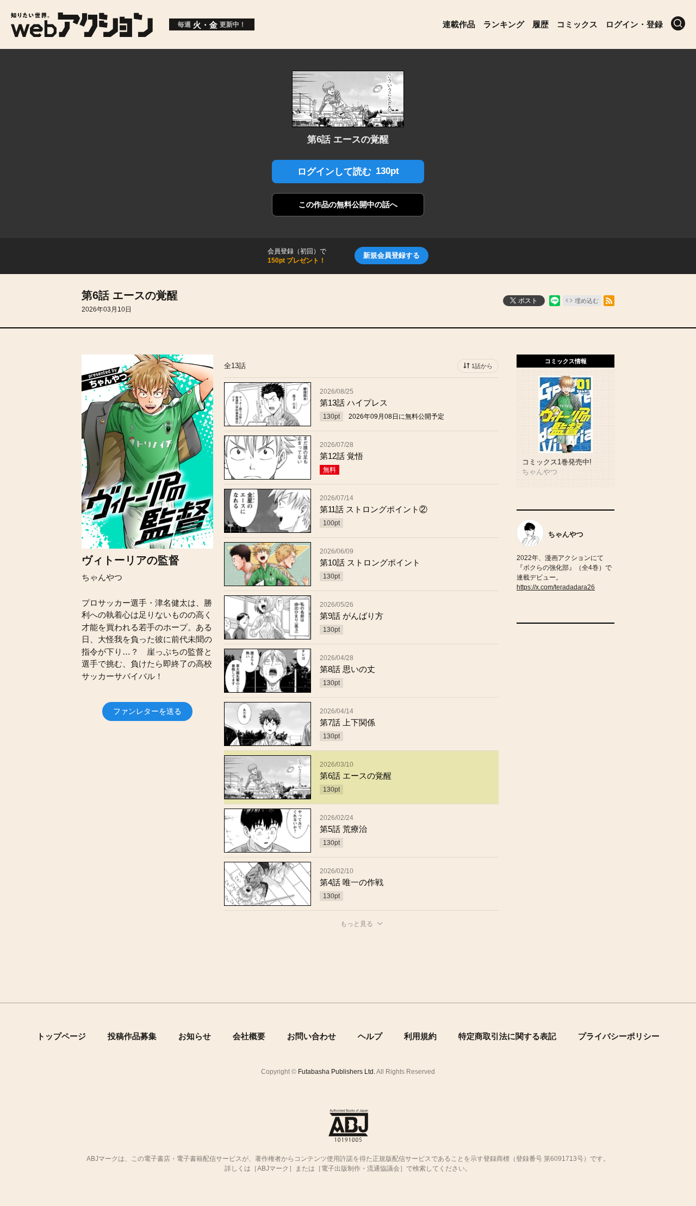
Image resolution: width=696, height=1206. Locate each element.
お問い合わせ (311, 1036)
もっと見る (356, 924)
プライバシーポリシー (619, 1036)
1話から (482, 366)
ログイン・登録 (634, 24)
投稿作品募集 (132, 1036)
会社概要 (249, 1036)
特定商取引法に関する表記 (507, 1036)
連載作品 (459, 24)
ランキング (503, 24)
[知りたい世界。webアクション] (82, 31)
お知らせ (194, 1036)
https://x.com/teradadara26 (556, 587)
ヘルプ (370, 1036)
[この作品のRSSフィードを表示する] (609, 300)
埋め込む (587, 300)
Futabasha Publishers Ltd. (336, 1072)
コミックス (577, 24)
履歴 (540, 24)
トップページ (61, 1036)
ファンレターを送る (147, 711)
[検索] (678, 23)
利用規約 (420, 1036)
